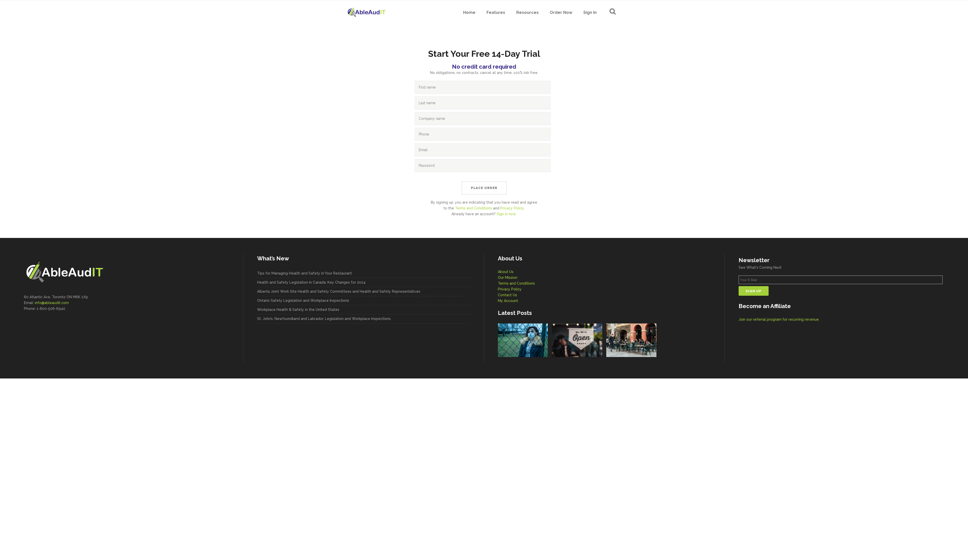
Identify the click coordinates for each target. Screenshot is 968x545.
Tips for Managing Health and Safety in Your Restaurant (304, 273)
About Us (505, 272)
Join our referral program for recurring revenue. (779, 319)
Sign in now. (507, 214)
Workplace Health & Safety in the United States (298, 310)
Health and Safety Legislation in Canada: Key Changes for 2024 (311, 282)
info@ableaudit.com (52, 303)
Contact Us (507, 295)
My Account (508, 301)
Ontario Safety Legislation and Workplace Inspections (303, 300)
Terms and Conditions (473, 208)
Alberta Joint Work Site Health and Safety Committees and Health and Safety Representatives (338, 291)
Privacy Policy (512, 208)
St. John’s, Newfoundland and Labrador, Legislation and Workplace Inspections (324, 319)
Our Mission (507, 278)
